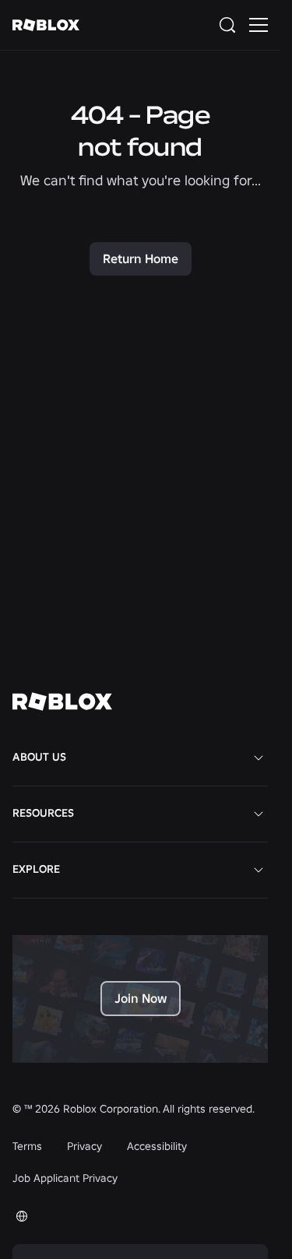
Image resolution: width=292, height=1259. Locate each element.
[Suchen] (230, 25)
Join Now (140, 998)
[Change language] (21, 1216)
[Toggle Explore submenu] (258, 869)
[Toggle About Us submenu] (258, 757)
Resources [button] (43, 813)
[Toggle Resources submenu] (258, 813)
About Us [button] (39, 757)
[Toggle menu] (258, 25)
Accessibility (157, 1146)
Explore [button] (36, 869)
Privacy (84, 1146)
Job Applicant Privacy (65, 1178)
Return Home (140, 258)
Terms (27, 1146)
